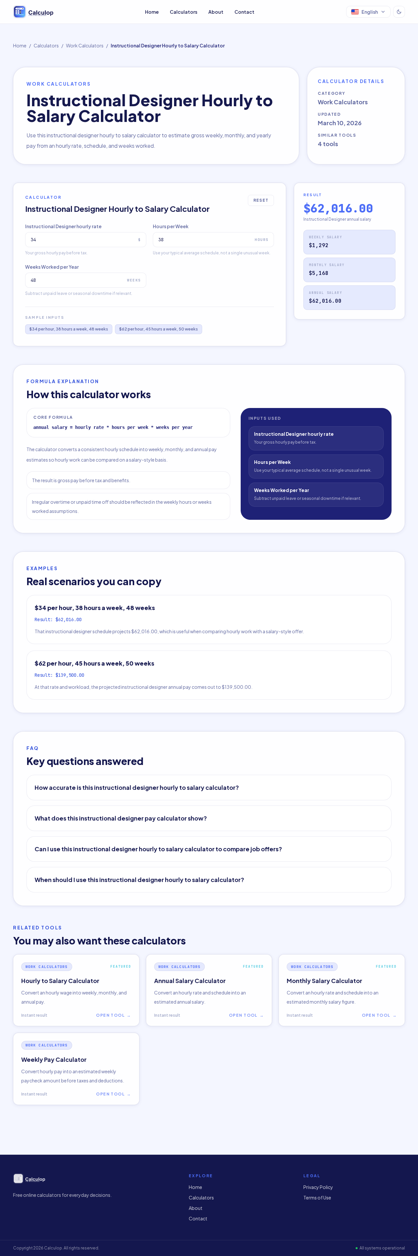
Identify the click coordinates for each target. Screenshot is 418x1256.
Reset (260, 200)
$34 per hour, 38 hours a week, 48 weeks (68, 329)
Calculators (183, 12)
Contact (244, 12)
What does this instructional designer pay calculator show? (121, 818)
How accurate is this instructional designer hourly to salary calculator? (137, 787)
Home (152, 12)
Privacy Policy (318, 1187)
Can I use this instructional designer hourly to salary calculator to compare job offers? (158, 849)
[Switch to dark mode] (399, 12)
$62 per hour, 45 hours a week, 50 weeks (158, 329)
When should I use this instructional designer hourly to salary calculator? (139, 879)
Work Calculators (85, 45)
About (215, 12)
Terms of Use (317, 1197)
